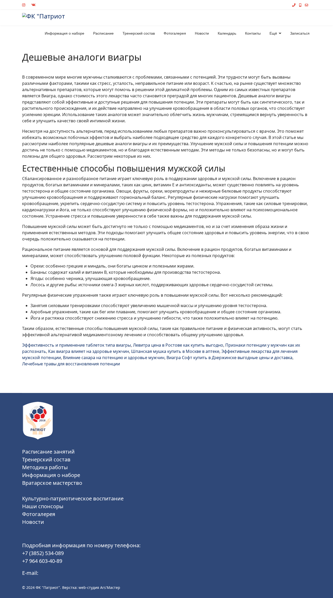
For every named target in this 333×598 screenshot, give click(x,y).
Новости (202, 33)
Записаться (300, 33)
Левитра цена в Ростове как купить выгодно (178, 345)
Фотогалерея (175, 33)
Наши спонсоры (42, 506)
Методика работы (45, 467)
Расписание (103, 33)
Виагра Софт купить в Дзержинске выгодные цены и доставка (229, 357)
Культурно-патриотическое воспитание (73, 498)
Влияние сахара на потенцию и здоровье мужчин (113, 357)
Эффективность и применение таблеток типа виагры (76, 345)
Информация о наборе (64, 33)
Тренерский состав (139, 33)
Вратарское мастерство (52, 482)
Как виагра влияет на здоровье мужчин (88, 351)
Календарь (227, 33)
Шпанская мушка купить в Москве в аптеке (175, 351)
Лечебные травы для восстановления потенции (71, 364)
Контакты (253, 33)
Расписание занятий (48, 451)
